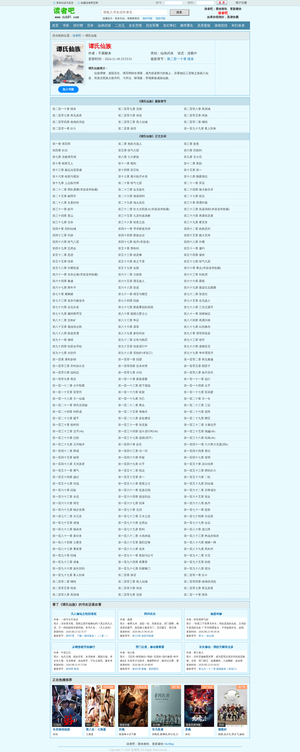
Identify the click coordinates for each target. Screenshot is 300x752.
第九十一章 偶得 (62, 339)
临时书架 (147, 18)
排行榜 (78, 25)
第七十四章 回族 (128, 300)
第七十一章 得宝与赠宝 (133, 294)
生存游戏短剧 (61, 729)
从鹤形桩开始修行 (83, 646)
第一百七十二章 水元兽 (67, 516)
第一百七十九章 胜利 (131, 529)
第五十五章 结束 (62, 261)
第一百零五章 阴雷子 (197, 366)
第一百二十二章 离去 (131, 405)
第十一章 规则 (127, 163)
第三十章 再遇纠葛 (196, 202)
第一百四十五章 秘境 (65, 457)
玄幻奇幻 (169, 25)
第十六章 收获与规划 (65, 176)
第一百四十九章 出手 (131, 464)
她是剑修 (216, 613)
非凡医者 (157, 729)
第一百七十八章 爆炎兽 (67, 529)
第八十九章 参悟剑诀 (131, 333)
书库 (66, 25)
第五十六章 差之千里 (131, 261)
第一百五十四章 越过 (65, 477)
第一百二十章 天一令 (197, 398)
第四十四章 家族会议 (131, 235)
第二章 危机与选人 (130, 143)
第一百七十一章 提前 (197, 509)
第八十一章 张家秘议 (197, 313)
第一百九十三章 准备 (65, 562)
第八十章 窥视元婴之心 (133, 313)
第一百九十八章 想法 (197, 568)
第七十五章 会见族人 (197, 300)
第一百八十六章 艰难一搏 (200, 542)
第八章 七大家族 (128, 156)
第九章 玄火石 (193, 156)
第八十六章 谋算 (128, 326)
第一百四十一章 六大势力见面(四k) (206, 444)
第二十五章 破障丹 (64, 196)
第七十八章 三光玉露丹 (198, 307)
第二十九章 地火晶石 (131, 202)
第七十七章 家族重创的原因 (135, 307)
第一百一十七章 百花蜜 (198, 392)
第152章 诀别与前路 (143, 635)
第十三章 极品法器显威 (67, 170)
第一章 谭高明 (61, 143)
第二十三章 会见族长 (131, 189)
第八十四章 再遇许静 (197, 320)
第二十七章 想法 (194, 196)
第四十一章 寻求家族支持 (134, 228)
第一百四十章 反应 (130, 444)
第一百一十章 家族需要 (133, 379)
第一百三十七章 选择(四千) (135, 437)
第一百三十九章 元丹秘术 (68, 444)
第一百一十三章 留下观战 (134, 385)
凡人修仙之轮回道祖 (84, 613)
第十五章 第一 (193, 170)
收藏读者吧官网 (89, 2)
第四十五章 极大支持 (197, 235)
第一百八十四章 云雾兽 (67, 542)
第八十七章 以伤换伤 (197, 326)
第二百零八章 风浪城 (197, 108)
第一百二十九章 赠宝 (197, 418)
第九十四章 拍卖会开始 (67, 346)
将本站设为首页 (64, 2)
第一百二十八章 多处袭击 (134, 418)
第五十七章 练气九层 (197, 261)
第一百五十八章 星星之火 (134, 483)
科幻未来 (238, 25)
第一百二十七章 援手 (65, 418)
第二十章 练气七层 (130, 183)
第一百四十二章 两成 (65, 450)
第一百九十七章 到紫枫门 (134, 568)
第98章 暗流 (72, 668)
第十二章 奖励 (193, 163)
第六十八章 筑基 (128, 287)
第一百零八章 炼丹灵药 (198, 372)
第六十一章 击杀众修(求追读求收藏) (75, 274)
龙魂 (188, 729)
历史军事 (152, 25)
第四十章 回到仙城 (64, 228)
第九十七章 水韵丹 (64, 352)
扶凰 (122, 729)
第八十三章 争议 (128, 320)
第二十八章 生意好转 (65, 202)
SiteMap (169, 743)
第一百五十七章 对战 (65, 483)
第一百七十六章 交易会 (133, 522)
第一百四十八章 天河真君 (68, 464)
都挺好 (222, 729)
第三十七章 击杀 (62, 222)
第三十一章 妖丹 (62, 209)
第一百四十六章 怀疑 (131, 457)
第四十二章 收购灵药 (197, 228)
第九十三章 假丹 (194, 339)
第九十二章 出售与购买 (133, 339)
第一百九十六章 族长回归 (68, 568)
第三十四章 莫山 (62, 215)
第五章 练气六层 (128, 150)
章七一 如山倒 (206, 635)
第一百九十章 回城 (64, 555)
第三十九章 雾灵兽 (196, 222)
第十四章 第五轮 (128, 170)
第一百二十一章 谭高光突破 (70, 405)
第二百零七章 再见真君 (67, 115)
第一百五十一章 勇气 (65, 470)
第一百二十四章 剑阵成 (67, 411)
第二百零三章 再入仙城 (133, 122)
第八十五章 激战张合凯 (67, 326)
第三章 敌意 (191, 143)
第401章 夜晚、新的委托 (145, 668)
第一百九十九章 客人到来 (200, 128)
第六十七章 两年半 (64, 287)
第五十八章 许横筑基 (65, 268)
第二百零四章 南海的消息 (68, 122)
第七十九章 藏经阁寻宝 (67, 313)
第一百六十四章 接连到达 (134, 496)
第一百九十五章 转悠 (197, 562)
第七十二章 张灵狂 (196, 294)
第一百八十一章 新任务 (67, 535)
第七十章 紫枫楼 (62, 294)
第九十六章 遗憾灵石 (197, 346)
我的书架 (161, 18)
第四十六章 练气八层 (65, 241)
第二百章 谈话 (127, 128)
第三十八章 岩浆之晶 (131, 222)
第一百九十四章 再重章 (133, 562)
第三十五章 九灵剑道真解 (134, 215)
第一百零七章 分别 (130, 372)
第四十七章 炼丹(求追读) (134, 241)
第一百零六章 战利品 (65, 372)
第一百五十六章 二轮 (197, 477)
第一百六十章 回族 (64, 490)
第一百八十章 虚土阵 (197, 529)
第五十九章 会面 (128, 268)
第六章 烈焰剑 (193, 150)
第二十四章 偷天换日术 (198, 189)
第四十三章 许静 (62, 235)
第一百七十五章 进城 (65, 522)
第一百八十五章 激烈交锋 (134, 542)
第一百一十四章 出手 (197, 385)
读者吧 (72, 13)
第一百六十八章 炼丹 (197, 503)
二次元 (120, 25)
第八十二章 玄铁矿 (64, 320)
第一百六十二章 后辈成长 (200, 490)
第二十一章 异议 (194, 183)
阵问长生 (150, 613)
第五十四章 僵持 (194, 254)
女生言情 (135, 25)
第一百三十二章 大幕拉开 (200, 424)
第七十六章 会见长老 (65, 307)
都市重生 (186, 25)
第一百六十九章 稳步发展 (68, 509)
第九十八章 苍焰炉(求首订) (135, 352)
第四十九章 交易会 (64, 248)
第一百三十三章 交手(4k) (68, 431)
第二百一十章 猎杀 (180, 59)
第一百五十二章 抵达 (131, 470)
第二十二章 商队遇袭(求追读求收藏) (75, 189)
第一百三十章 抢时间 (65, 424)
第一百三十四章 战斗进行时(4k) (138, 431)
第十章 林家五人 (62, 163)
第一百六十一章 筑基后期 (134, 490)
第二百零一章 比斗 (64, 128)
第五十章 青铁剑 (128, 248)
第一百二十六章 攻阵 (197, 411)
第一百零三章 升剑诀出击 (68, 366)
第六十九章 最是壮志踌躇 (200, 287)
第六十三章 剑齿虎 (196, 274)
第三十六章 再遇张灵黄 (198, 215)
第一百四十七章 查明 (197, 457)
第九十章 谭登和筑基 (197, 333)
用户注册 (241, 2)
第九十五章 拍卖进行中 (133, 346)
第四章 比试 (60, 150)
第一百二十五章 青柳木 (133, 411)
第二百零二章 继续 (196, 122)
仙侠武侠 (104, 25)
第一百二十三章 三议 (197, 405)
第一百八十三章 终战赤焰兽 (201, 535)
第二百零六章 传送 (130, 115)
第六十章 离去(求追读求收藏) (202, 268)
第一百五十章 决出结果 (198, 464)
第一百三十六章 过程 (65, 437)
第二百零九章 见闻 (130, 108)
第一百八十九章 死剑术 (198, 548)
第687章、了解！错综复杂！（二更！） (87, 635)
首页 (55, 25)
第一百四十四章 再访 (197, 450)
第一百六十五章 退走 (197, 496)
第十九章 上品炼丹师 (65, 183)
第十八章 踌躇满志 (196, 176)
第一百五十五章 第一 (131, 477)
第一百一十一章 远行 (197, 379)
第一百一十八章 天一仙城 (68, 398)
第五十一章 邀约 (194, 248)
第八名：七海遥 (96, 729)
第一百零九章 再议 (64, 379)
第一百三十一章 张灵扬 (133, 424)
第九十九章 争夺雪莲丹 (198, 352)
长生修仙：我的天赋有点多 (216, 646)
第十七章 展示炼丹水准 (133, 176)
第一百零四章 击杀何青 (133, 366)
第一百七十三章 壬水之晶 (134, 516)
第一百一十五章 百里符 (67, 392)
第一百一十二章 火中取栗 (68, 385)
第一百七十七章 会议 (197, 522)
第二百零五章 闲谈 (196, 115)
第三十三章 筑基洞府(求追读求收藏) (207, 209)
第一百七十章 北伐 (130, 509)
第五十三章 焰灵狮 (130, 254)
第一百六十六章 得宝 (65, 503)
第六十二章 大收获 (130, 274)
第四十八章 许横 (194, 241)
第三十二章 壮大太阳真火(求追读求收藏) (144, 209)
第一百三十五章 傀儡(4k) (199, 431)
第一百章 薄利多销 (64, 359)
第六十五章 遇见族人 (131, 281)
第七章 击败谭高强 (64, 156)
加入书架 (68, 89)
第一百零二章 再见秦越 (198, 359)
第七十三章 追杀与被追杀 (68, 300)
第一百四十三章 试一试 (133, 450)
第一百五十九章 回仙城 (198, 483)
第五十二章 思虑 (62, 254)
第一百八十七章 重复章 (67, 548)
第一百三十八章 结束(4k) (199, 437)
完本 (90, 25)
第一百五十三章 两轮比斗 (200, 470)
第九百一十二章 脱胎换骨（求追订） (218, 668)
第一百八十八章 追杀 (131, 548)
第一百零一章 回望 (130, 359)
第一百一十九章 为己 (131, 398)
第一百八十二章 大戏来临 (134, 535)
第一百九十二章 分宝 (197, 555)
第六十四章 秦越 (62, 281)
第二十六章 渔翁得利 (131, 196)
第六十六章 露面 (194, 281)
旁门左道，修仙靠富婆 (150, 646)
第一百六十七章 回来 (131, 503)
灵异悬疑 (203, 25)
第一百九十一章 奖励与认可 (135, 555)
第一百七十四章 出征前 (198, 516)
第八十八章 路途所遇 (65, 333)
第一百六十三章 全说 (65, 496)
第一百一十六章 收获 (131, 392)
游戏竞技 (221, 25)
